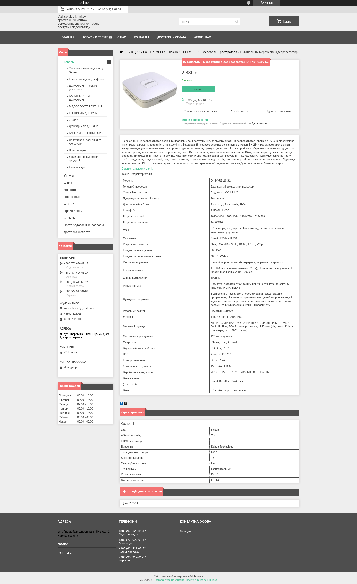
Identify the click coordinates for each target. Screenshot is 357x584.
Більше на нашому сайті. (137, 168)
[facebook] (121, 404)
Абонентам (202, 37)
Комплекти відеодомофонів (86, 79)
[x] (125, 404)
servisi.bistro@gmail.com (79, 308)
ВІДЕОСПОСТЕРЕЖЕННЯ (148, 52)
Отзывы (69, 218)
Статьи (69, 203)
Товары (69, 62)
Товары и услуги (95, 37)
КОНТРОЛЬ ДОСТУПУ (83, 113)
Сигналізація (77, 167)
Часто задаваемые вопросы (84, 225)
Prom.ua (198, 576)
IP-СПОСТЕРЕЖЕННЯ (184, 52)
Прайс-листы (73, 211)
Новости (70, 189)
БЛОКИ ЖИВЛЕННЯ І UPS (86, 133)
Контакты (141, 37)
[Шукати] (236, 21)
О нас (121, 37)
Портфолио (72, 196)
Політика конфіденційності (202, 580)
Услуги (69, 175)
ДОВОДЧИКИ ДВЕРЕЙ (83, 126)
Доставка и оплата (171, 37)
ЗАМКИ (73, 119)
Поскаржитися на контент (169, 580)
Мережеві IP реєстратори (220, 52)
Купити (198, 89)
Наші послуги (77, 150)
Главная (68, 37)
